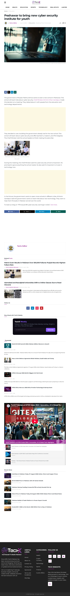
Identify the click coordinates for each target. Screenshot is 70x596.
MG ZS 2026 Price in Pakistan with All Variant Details (27, 480)
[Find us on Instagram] (37, 308)
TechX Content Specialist (12, 267)
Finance (38, 569)
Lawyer (64, 7)
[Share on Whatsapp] (15, 92)
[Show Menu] (5, 2)
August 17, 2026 (9, 349)
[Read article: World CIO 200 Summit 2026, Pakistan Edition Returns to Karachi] (7, 345)
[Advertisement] (35, 79)
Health (14, 7)
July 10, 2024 (23, 23)
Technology (43, 7)
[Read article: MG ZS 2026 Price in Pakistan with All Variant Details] (7, 482)
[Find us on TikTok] (50, 561)
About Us (27, 560)
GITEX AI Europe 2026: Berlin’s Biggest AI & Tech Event (27, 373)
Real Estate (54, 7)
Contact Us (28, 563)
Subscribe (51, 329)
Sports (33, 7)
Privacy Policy (29, 567)
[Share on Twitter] (8, 92)
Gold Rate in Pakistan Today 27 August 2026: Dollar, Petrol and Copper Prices (35, 474)
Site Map (27, 578)
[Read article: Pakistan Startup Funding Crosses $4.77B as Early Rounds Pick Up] (7, 488)
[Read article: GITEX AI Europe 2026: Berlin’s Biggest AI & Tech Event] (7, 374)
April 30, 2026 (8, 378)
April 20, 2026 (23, 287)
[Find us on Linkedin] (32, 308)
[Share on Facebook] (5, 92)
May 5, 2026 (23, 267)
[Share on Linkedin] (12, 92)
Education (24, 7)
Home (7, 7)
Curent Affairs (40, 573)
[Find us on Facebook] (28, 308)
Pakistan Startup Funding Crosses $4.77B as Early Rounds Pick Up (31, 487)
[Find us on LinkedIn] (59, 556)
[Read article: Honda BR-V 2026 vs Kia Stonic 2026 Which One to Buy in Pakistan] (7, 508)
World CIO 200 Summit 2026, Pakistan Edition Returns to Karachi (30, 344)
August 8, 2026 (8, 364)
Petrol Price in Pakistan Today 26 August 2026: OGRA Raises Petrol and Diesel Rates (37, 493)
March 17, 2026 (8, 393)
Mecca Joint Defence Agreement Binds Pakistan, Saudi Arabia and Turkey (33, 358)
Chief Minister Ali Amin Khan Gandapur (47, 100)
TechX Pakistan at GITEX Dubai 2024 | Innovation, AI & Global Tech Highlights (30, 442)
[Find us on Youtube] (41, 308)
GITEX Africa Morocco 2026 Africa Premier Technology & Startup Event (32, 387)
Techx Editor (13, 23)
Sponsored (28, 570)
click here (53, 205)
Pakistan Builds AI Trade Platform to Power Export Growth (29, 500)
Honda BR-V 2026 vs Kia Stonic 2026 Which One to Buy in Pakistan (32, 507)
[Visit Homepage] (36, 2)
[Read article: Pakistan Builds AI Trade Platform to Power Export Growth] (7, 502)
